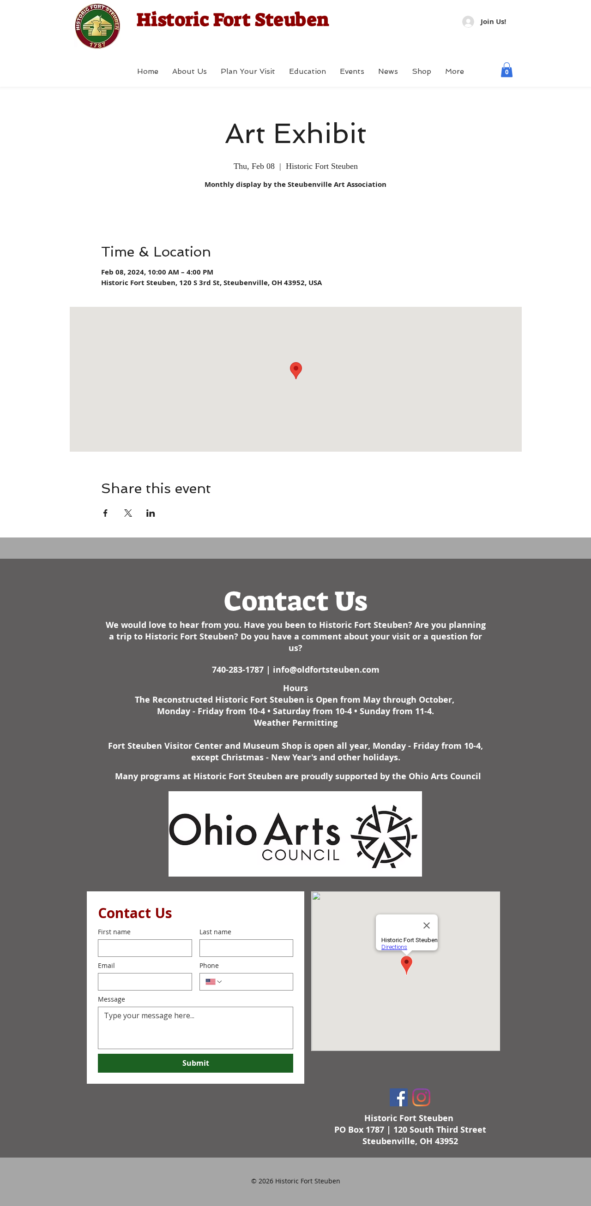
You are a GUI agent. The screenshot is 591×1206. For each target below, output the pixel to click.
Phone (209, 965)
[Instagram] (421, 1097)
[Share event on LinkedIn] (150, 513)
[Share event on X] (128, 513)
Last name (215, 932)
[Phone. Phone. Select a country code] (214, 981)
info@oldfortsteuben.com (326, 669)
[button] (507, 69)
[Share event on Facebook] (105, 513)
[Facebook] (399, 1097)
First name (114, 932)
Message (111, 999)
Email (106, 965)
